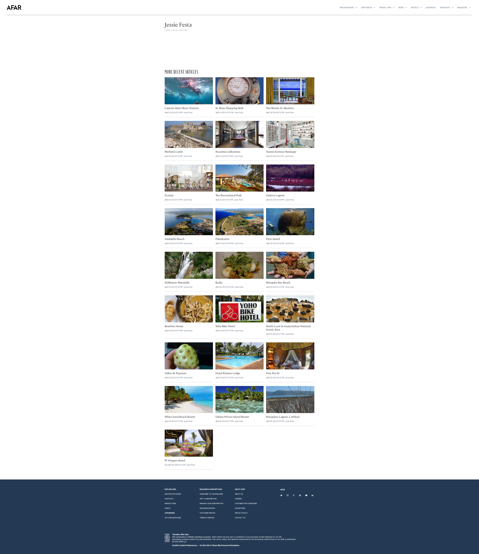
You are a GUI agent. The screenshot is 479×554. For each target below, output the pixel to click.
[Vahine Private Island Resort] (239, 399)
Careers (238, 499)
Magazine (462, 7)
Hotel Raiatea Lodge (227, 373)
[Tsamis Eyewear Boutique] (290, 134)
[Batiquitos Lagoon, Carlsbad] (290, 399)
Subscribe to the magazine (211, 494)
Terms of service (207, 518)
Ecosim (169, 195)
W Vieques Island (175, 460)
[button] (184, 545)
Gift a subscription (208, 499)
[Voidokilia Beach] (189, 221)
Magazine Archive (207, 508)
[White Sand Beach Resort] (189, 399)
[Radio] (239, 265)
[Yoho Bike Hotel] (239, 308)
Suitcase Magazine (173, 518)
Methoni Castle (174, 151)
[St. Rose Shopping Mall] (239, 90)
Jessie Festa (188, 112)
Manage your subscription (211, 503)
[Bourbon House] (189, 308)
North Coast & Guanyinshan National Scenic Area (288, 327)
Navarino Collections (227, 151)
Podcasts (445, 7)
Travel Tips (385, 7)
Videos (167, 508)
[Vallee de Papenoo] (189, 355)
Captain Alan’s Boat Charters (182, 108)
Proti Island (273, 239)
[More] (356, 7)
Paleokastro (222, 239)
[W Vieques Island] (189, 443)
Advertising (240, 508)
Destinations (347, 7)
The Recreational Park (228, 195)
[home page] (14, 7)
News (401, 7)
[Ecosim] (189, 178)
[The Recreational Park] (239, 178)
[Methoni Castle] (189, 134)
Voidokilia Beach (174, 239)
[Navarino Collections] (239, 134)
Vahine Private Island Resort (232, 416)
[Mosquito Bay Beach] (290, 265)
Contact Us (240, 518)
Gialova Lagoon (275, 195)
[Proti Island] (290, 221)
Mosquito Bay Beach (278, 282)
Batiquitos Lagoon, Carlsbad (282, 416)
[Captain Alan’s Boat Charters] (189, 90)
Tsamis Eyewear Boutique (281, 151)
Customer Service (207, 513)
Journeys (431, 7)
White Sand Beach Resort (180, 416)
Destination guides (173, 494)
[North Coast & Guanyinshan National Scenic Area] (290, 308)
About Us (239, 494)
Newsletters (170, 503)
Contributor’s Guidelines (246, 503)
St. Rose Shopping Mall (229, 108)
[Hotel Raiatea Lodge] (239, 355)
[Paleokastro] (239, 221)
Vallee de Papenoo (175, 373)
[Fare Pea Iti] (290, 355)
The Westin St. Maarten (280, 108)
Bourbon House (174, 326)
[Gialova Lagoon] (290, 178)
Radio (218, 282)
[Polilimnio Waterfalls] (189, 265)
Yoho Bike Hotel (225, 326)
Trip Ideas (366, 7)
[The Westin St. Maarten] (290, 90)
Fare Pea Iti (273, 373)
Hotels (415, 7)
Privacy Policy (241, 513)
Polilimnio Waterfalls (177, 282)
